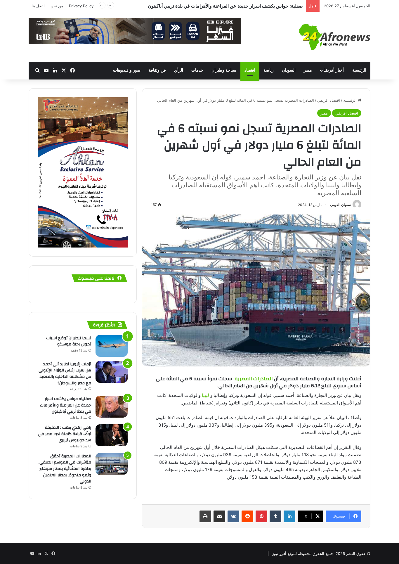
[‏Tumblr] (275, 516)
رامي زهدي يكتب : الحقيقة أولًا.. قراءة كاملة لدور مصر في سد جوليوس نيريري (64, 434)
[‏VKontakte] (233, 516)
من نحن (57, 6)
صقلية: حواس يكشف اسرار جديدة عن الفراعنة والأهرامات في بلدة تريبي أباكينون (225, 6)
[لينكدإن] (289, 516)
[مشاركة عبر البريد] (219, 516)
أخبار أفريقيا (333, 70)
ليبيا (205, 395)
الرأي (178, 70)
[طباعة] (205, 516)
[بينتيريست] (261, 516)
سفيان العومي (340, 205)
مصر (308, 70)
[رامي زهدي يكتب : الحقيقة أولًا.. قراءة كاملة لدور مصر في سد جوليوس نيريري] (112, 435)
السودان (289, 70)
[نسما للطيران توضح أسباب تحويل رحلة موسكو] (112, 346)
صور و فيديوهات (126, 70)
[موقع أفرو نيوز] (334, 37)
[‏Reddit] (247, 516)
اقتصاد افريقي (328, 100)
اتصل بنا (38, 6)
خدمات (197, 70)
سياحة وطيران (223, 70)
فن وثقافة (157, 70)
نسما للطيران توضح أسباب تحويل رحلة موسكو (68, 341)
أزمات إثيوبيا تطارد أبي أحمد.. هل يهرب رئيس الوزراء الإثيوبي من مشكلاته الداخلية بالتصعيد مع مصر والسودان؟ (65, 373)
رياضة (268, 70)
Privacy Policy (81, 6)
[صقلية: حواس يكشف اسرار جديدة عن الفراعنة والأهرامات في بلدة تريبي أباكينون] (112, 407)
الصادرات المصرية (254, 378)
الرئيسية (359, 70)
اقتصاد (249, 70)
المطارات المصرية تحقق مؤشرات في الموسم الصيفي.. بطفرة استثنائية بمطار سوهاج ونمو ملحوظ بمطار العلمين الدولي (64, 468)
